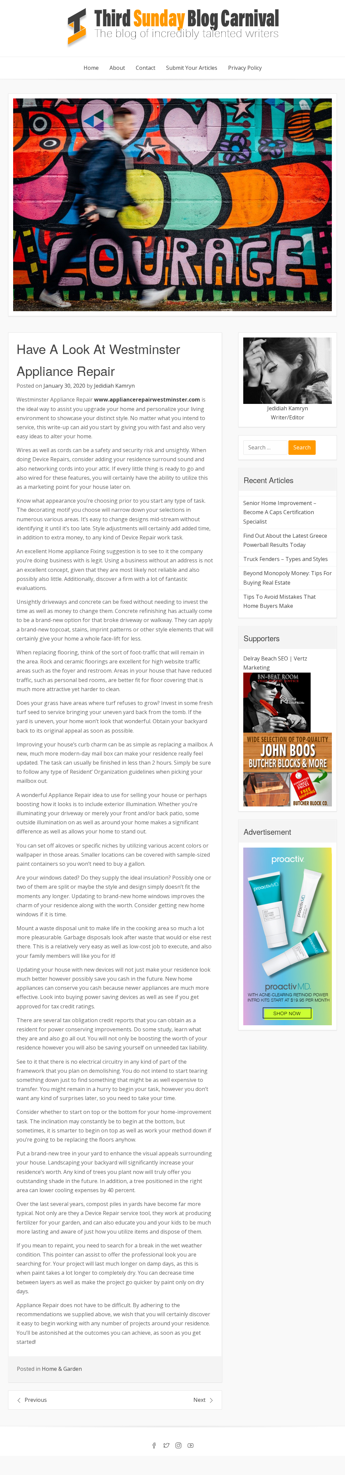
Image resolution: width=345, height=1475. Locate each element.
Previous (36, 1400)
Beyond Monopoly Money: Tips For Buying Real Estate (287, 577)
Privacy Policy (245, 67)
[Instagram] (178, 1446)
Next (199, 1400)
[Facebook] (154, 1446)
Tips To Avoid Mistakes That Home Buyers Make (279, 601)
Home (91, 67)
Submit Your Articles (191, 67)
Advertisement (267, 831)
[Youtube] (190, 1446)
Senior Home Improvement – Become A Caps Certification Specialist (279, 512)
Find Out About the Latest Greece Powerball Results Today (285, 540)
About (117, 67)
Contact (145, 67)
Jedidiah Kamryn (114, 385)
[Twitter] (166, 1446)
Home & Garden (62, 1369)
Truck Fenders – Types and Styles (285, 559)
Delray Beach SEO (265, 658)
